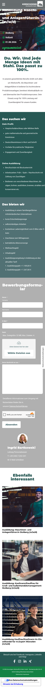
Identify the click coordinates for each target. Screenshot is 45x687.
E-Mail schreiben (17, 460)
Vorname (5, 300)
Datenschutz (19, 674)
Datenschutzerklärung (18, 406)
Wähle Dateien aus (19, 353)
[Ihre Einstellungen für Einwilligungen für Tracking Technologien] (43, 357)
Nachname (5, 310)
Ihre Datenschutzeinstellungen (23, 680)
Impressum (26, 674)
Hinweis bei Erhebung (13, 684)
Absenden (11, 424)
